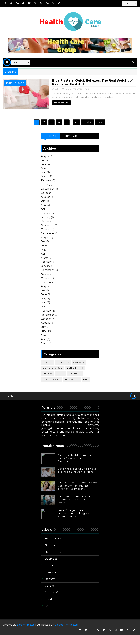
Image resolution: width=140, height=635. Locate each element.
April (43, 172)
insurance (72, 379)
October (46, 192)
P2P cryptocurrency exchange (69, 425)
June (44, 164)
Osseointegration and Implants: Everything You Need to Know (74, 513)
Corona (79, 362)
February (46, 180)
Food (61, 373)
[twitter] (11, 3)
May (43, 168)
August (45, 156)
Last (100, 122)
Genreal (75, 373)
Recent (51, 136)
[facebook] (5, 3)
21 (76, 122)
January (45, 184)
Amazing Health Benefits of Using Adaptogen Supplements (76, 458)
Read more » (61, 102)
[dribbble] (35, 3)
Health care (16, 83)
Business (63, 362)
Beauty (48, 362)
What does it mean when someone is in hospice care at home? (78, 499)
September (48, 233)
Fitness (48, 373)
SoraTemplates (25, 624)
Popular (70, 136)
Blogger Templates (66, 624)
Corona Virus (52, 368)
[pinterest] (23, 3)
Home (9, 395)
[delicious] (59, 3)
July (43, 160)
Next (86, 122)
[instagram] (53, 3)
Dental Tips (75, 368)
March (44, 176)
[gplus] (17, 3)
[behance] (47, 3)
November (47, 225)
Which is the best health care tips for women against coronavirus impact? (77, 485)
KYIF (85, 379)
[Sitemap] (92, 629)
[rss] (41, 3)
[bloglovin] (29, 3)
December (47, 188)
